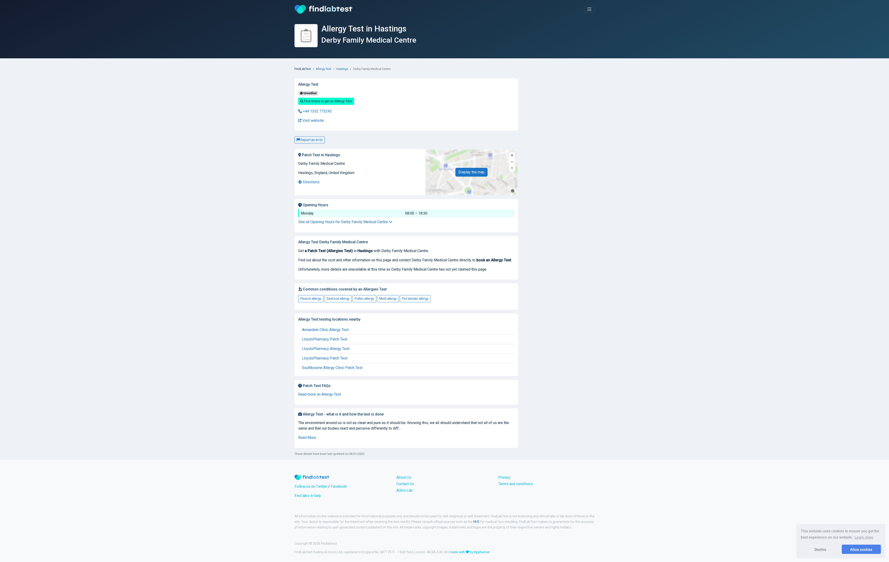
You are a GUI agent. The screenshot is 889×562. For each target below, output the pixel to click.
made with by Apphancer (470, 552)
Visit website (312, 120)
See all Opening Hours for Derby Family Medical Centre (343, 222)
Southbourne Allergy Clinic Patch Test (332, 367)
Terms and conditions (515, 484)
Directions (310, 182)
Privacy (504, 477)
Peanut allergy (310, 298)
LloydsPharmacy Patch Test (324, 339)
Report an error (311, 140)
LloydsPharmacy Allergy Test (325, 349)
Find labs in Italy (307, 495)
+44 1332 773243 (317, 111)
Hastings (342, 69)
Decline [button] (820, 549)
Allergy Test (323, 69)
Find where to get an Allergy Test (328, 101)
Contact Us (405, 484)
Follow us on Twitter (310, 486)
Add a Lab (404, 490)
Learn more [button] (864, 537)
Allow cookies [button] (861, 549)
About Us (403, 477)
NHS (476, 522)
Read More (307, 437)
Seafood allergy (338, 298)
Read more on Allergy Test (319, 394)
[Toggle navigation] (589, 9)
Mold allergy (388, 298)
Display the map (471, 172)
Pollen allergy (364, 298)
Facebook (339, 486)
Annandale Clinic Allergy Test (325, 330)
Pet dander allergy (415, 298)
